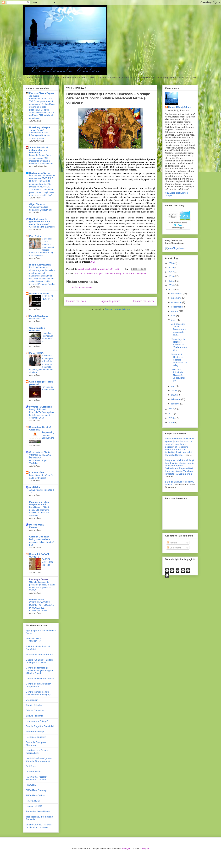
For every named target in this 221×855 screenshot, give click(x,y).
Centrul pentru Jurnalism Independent (38, 685)
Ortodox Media (33, 771)
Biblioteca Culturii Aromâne (39, 654)
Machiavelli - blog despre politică (39, 503)
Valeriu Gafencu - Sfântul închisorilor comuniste (38, 826)
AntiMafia (34, 487)
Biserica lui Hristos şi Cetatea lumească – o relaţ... (179, 359)
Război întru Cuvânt (40, 173)
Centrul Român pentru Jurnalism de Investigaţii (38, 693)
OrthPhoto (31, 766)
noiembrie (176, 298)
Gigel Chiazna (37, 204)
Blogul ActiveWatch (40, 264)
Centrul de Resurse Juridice (40, 678)
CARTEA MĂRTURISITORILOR (48, 562)
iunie (174, 320)
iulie (173, 315)
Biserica (91, 273)
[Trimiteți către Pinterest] (144, 269)
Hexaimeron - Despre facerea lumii (37, 751)
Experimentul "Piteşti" (37, 721)
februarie (176, 399)
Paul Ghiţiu (35, 236)
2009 (171, 422)
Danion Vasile (36, 599)
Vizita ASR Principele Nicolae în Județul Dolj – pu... (179, 375)
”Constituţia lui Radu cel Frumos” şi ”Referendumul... (179, 344)
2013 (171, 289)
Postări (173, 542)
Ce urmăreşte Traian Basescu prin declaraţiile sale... (178, 329)
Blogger (145, 848)
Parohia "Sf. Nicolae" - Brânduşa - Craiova (37, 778)
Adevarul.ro (80, 273)
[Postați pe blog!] (135, 269)
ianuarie (175, 403)
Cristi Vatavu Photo (39, 452)
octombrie (176, 302)
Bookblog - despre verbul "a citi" (39, 128)
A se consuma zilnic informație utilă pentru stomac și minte (39, 135)
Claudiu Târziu (37, 472)
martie (174, 394)
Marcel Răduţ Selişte (179, 107)
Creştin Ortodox (34, 705)
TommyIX (125, 848)
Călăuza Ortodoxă (39, 536)
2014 (171, 285)
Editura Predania (34, 715)
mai (173, 386)
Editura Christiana (35, 710)
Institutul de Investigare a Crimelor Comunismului (39, 759)
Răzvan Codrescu (39, 293)
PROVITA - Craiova (35, 795)
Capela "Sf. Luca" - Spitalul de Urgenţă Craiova (39, 661)
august (175, 311)
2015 (171, 281)
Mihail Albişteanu (38, 316)
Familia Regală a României (40, 726)
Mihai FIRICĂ (36, 353)
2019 (171, 267)
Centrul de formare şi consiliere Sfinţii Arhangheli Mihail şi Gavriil (39, 670)
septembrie (177, 306)
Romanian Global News (38, 811)
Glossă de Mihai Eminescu (42, 227)
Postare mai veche (144, 301)
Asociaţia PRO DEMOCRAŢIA (33, 640)
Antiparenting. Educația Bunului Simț (48, 435)
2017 (171, 272)
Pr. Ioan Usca (36, 524)
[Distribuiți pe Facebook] (141, 269)
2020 (171, 263)
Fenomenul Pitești (35, 731)
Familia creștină (138, 273)
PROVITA (31, 785)
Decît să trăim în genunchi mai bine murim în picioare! (39, 221)
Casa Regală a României (37, 329)
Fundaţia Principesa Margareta (36, 743)
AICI (92, 262)
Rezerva (33, 527)
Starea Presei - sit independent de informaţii (39, 150)
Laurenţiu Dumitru (39, 579)
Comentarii (175, 547)
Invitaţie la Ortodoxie (40, 406)
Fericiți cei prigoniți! (36, 737)
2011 (171, 413)
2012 (171, 409)
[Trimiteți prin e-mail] (132, 269)
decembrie (177, 293)
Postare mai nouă (76, 301)
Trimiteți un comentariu (81, 287)
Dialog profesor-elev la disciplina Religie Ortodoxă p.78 (41, 542)
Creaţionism (32, 700)
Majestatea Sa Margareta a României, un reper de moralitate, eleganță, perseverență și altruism (41, 364)
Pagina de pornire (110, 301)
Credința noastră (122, 273)
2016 (171, 276)
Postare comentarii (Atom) (117, 309)
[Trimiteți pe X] (138, 269)
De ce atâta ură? (37, 318)
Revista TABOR (34, 806)
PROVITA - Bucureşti (36, 790)
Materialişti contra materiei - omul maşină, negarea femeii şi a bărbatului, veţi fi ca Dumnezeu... (41, 247)
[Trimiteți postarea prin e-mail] (126, 269)
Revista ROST (33, 800)
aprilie (174, 390)
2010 (171, 418)
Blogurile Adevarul (104, 273)
